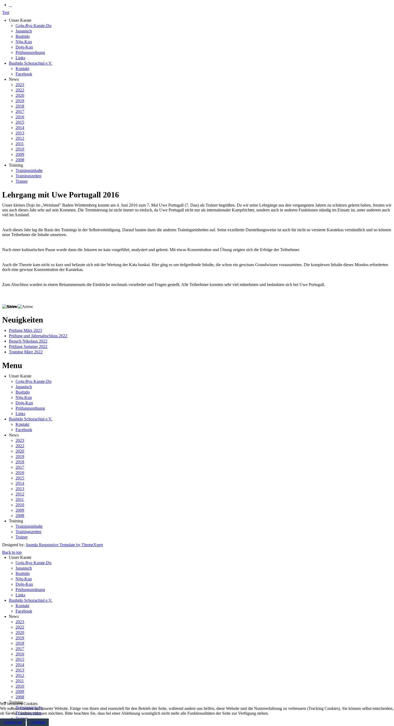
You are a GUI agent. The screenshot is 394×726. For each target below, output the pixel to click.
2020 (20, 95)
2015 (20, 122)
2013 (20, 133)
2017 (20, 111)
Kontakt (22, 68)
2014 (20, 127)
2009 (20, 154)
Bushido (23, 36)
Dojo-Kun (24, 47)
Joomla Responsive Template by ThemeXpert (64, 544)
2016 (20, 117)
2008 (20, 159)
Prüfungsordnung (30, 52)
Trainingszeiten (28, 176)
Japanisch (24, 31)
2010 (20, 149)
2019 (20, 100)
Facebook (24, 74)
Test (5, 12)
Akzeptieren (13, 722)
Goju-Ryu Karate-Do (33, 25)
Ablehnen (38, 722)
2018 (20, 106)
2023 (20, 84)
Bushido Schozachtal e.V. (30, 63)
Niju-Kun (24, 41)
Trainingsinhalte (29, 170)
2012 (20, 138)
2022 (20, 90)
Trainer (22, 181)
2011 (20, 143)
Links (20, 58)
